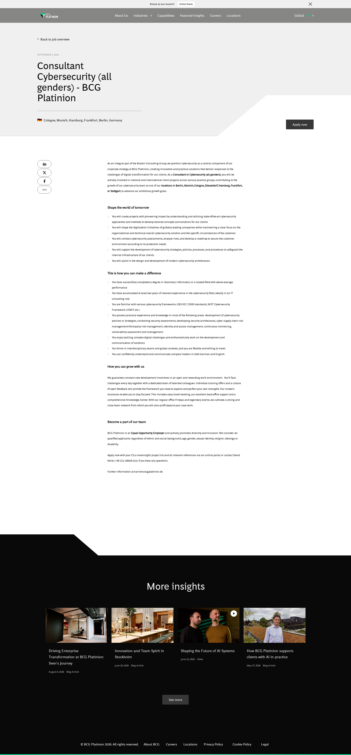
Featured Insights (192, 15)
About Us (121, 15)
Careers (215, 15)
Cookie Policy (242, 744)
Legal (265, 744)
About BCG (151, 744)
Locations (233, 15)
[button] (143, 15)
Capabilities (166, 15)
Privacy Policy (213, 744)
